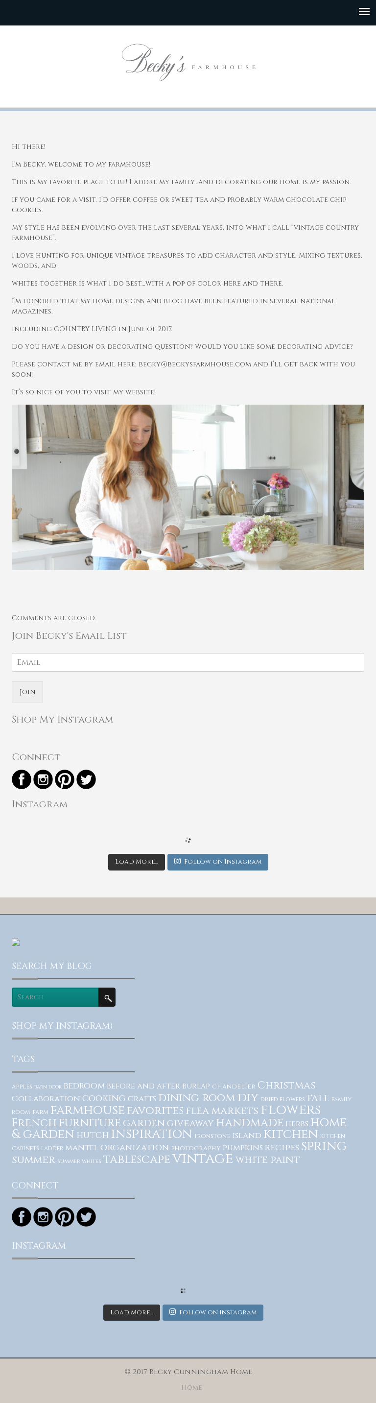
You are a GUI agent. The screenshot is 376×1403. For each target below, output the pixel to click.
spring (324, 1146)
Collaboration (46, 1098)
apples (22, 1087)
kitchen (290, 1134)
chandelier (234, 1086)
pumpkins (243, 1147)
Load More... (136, 861)
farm (40, 1112)
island (246, 1135)
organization (134, 1147)
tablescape (136, 1159)
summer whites (79, 1161)
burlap (196, 1086)
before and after (143, 1086)
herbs (296, 1123)
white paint (267, 1160)
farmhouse (87, 1110)
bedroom (84, 1086)
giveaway (190, 1123)
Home (191, 1387)
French (34, 1123)
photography (196, 1148)
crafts (142, 1098)
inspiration (151, 1134)
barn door (48, 1087)
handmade (249, 1123)
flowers (290, 1110)
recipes (282, 1148)
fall (318, 1098)
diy (247, 1097)
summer (33, 1160)
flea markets (222, 1111)
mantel (81, 1147)
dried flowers (282, 1099)
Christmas (287, 1085)
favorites (155, 1110)
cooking (104, 1098)
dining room (196, 1097)
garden (144, 1123)
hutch (92, 1135)
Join (27, 692)
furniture (90, 1123)
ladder (52, 1148)
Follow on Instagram (222, 861)
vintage (203, 1158)
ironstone (212, 1136)
